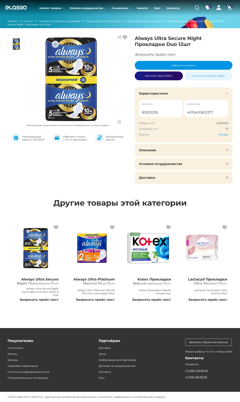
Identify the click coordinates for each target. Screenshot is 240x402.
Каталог (28, 21)
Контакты (173, 8)
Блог (157, 8)
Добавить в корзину (184, 65)
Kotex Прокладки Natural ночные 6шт (152, 281)
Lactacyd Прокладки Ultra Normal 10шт (207, 281)
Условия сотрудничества (86, 8)
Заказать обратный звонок (208, 342)
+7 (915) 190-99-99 (196, 377)
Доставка (105, 348)
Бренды (13, 360)
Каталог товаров (50, 8)
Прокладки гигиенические (185, 21)
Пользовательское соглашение (28, 377)
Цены (102, 354)
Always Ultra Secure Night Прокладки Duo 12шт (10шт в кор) (38, 283)
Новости (142, 8)
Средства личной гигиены (103, 21)
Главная (13, 21)
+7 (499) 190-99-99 (196, 370)
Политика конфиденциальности (29, 371)
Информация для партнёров (117, 360)
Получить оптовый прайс (208, 75)
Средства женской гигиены (144, 21)
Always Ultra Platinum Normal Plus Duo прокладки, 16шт (94, 283)
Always (223, 134)
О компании (120, 8)
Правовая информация (23, 365)
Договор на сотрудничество (117, 365)
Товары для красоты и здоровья (59, 21)
